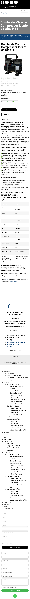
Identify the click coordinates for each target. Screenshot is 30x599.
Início (2, 35)
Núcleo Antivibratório (17, 404)
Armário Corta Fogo (16, 386)
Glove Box (6, 432)
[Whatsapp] (15, 596)
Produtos (7, 452)
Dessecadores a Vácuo (17, 399)
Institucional (8, 441)
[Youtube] (7, 2)
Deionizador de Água (16, 426)
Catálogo (9, 339)
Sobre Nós (9, 334)
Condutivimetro (15, 421)
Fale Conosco (8, 509)
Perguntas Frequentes (13, 337)
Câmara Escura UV (16, 393)
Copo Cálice (14, 397)
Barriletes (13, 389)
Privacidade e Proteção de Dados (16, 335)
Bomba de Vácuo (15, 391)
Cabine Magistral (15, 408)
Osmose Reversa (15, 428)
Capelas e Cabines (13, 406)
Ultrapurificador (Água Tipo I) (19, 430)
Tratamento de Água (13, 419)
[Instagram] (11, 2)
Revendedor (14, 544)
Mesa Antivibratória (16, 402)
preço (6, 279)
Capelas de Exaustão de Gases (17, 416)
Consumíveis (14, 423)
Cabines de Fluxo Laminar (18, 410)
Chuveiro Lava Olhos (16, 395)
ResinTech (6, 434)
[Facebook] (2, 2)
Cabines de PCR (15, 412)
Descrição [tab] (6, 114)
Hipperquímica (13, 281)
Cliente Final (6, 544)
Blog (5, 437)
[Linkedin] (16, 2)
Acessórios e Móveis (9, 35)
